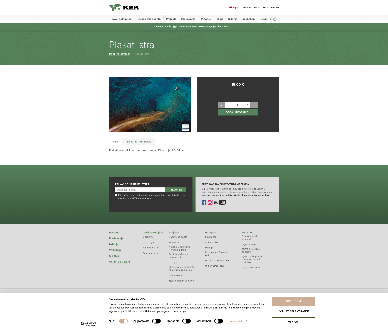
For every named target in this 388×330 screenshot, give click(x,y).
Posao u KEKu (261, 7)
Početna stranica (119, 53)
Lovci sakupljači (122, 19)
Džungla (173, 262)
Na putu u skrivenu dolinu (218, 260)
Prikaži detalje (236, 321)
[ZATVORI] (276, 26)
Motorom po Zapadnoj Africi (216, 254)
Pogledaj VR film (150, 247)
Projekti (171, 19)
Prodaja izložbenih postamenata (178, 256)
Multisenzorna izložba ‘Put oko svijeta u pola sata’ (182, 268)
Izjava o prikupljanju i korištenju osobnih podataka (252, 259)
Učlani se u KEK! (119, 261)
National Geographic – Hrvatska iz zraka (180, 248)
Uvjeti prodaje (249, 244)
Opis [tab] (116, 141)
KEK (124, 7)
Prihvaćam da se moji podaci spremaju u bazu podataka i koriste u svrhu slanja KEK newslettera (152, 197)
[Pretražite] (265, 19)
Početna (114, 232)
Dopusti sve (293, 301)
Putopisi (206, 19)
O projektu (147, 237)
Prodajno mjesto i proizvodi (250, 237)
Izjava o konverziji (251, 267)
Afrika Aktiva (175, 275)
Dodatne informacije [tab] (139, 141)
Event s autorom (150, 253)
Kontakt (275, 7)
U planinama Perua (214, 266)
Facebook (204, 202)
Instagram (210, 202)
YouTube (220, 202)
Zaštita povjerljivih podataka (251, 250)
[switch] (156, 321)
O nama (247, 7)
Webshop (249, 19)
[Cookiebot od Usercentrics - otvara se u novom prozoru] (88, 324)
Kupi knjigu (148, 242)
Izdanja (232, 19)
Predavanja (188, 19)
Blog (220, 19)
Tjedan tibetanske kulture (181, 280)
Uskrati (293, 321)
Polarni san (174, 242)
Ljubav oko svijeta (149, 19)
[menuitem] (234, 7)
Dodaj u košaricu (238, 112)
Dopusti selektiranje (293, 311)
